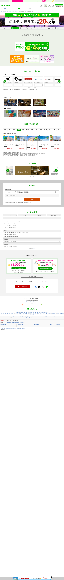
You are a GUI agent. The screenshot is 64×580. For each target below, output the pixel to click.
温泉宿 (39, 102)
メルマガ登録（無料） (24, 286)
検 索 (32, 199)
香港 (5, 313)
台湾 (7, 313)
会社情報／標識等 (3, 328)
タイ (9, 313)
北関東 (22, 312)
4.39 (48, 141)
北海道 (17, 312)
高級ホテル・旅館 (24, 102)
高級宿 (11, 195)
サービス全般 (39, 215)
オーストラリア (54, 313)
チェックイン (19, 191)
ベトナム (29, 313)
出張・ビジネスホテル (16, 316)
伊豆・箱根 (27, 312)
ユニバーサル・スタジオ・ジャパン (39, 316)
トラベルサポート (38, 317)
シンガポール (12, 313)
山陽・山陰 (40, 312)
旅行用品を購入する (20, 324)
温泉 (20, 316)
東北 (19, 312)
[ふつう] (32, 303)
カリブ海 (32, 314)
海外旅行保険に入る (3, 324)
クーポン (10, 215)
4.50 (36, 141)
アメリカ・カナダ (45, 313)
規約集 (21, 328)
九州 (45, 312)
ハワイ (41, 313)
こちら (34, 248)
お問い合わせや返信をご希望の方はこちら (32, 301)
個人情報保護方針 (8, 328)
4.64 (25, 141)
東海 (35, 312)
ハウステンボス (39, 113)
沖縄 (47, 312)
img (8, 138)
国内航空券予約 (28, 317)
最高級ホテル (10, 102)
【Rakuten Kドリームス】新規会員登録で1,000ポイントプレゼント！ (15, 322)
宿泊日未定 (8, 189)
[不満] (26, 303)
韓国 (1, 313)
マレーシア (32, 313)
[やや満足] (34, 303)
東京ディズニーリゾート (10, 113)
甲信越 (31, 312)
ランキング (53, 316)
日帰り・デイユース (48, 316)
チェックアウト (26, 191)
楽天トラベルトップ (3, 11)
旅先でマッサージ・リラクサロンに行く (55, 324)
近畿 (37, 312)
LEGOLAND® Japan (53, 113)
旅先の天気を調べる (36, 324)
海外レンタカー (33, 317)
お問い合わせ (53, 215)
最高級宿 (7, 195)
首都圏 (24, 312)
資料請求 (23, 328)
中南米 (58, 313)
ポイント (24, 215)
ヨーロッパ (49, 313)
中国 (3, 313)
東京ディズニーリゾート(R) (30, 316)
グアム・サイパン (37, 313)
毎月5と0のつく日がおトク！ (10, 11)
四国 (43, 312)
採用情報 (18, 328)
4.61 (13, 141)
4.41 (60, 141)
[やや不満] (29, 303)
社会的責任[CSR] (13, 328)
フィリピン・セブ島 (24, 313)
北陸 (33, 312)
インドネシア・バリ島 (18, 313)
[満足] (37, 303)
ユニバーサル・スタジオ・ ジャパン (24, 114)
